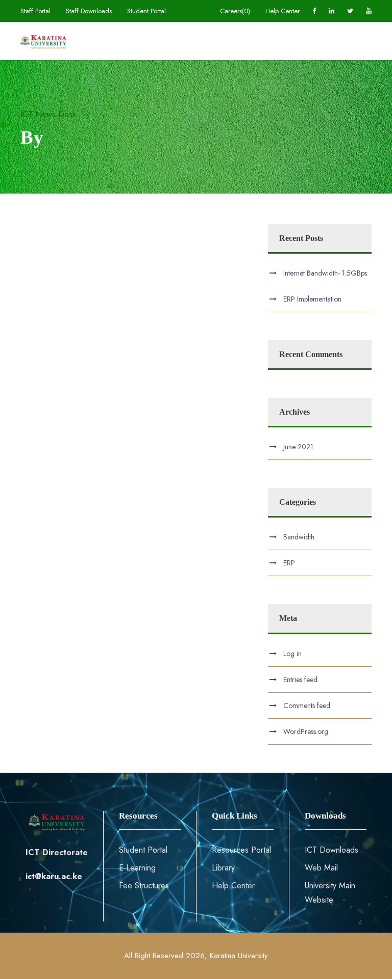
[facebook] (314, 11)
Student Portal (146, 11)
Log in (292, 653)
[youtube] (369, 11)
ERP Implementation (312, 299)
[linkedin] (331, 11)
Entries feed (300, 679)
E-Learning (137, 868)
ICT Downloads (331, 850)
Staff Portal (35, 11)
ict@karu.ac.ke (54, 876)
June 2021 (298, 447)
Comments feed (306, 705)
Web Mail (321, 868)
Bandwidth (298, 537)
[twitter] (350, 11)
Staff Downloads (89, 11)
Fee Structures (144, 885)
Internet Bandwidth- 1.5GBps (325, 273)
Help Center (282, 11)
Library (223, 868)
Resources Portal (241, 850)
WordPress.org (305, 731)
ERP (289, 563)
